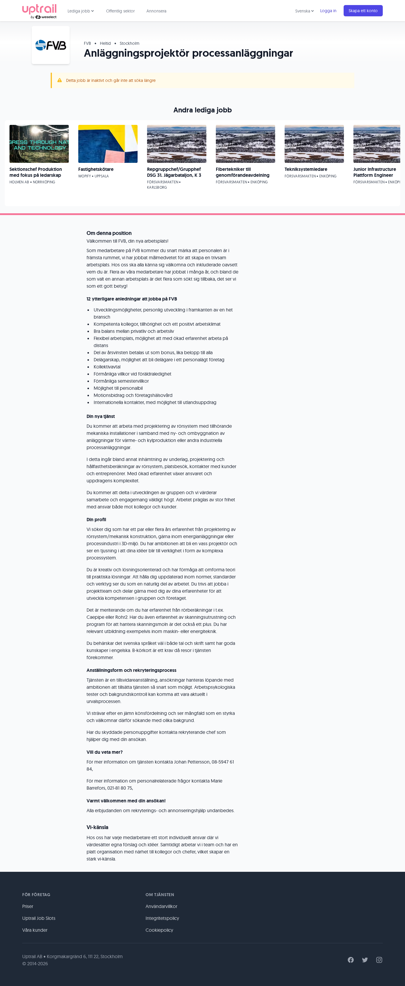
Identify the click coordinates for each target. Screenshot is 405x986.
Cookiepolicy (159, 930)
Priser (27, 906)
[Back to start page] (39, 11)
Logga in (328, 10)
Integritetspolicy (162, 918)
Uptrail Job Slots (38, 918)
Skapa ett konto (363, 10)
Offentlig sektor (120, 11)
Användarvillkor (161, 906)
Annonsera (156, 11)
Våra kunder (34, 930)
